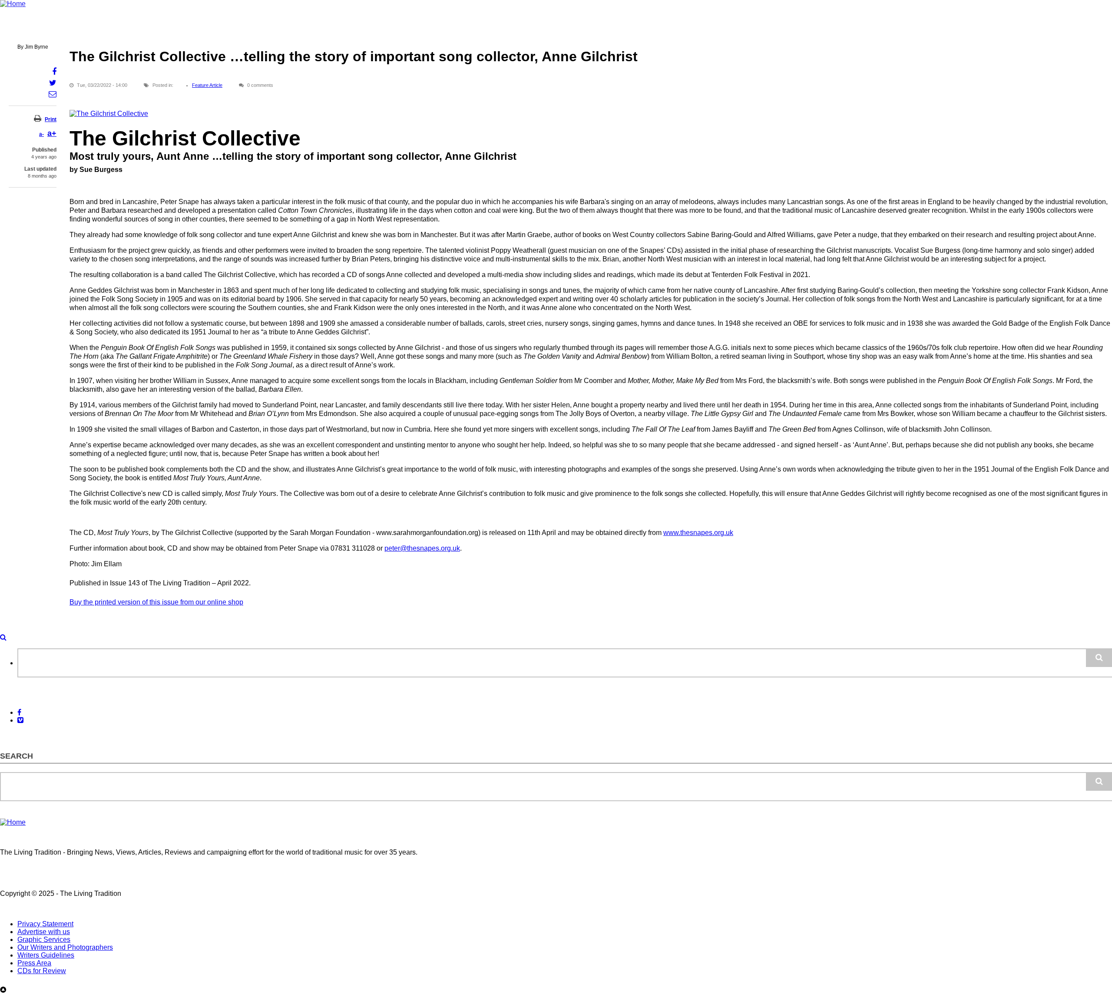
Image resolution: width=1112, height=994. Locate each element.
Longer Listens (149, 29)
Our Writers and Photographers (65, 947)
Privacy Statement (45, 924)
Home (16, 29)
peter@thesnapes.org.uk (422, 548)
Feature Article (207, 85)
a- (41, 134)
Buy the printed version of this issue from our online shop (156, 602)
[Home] (13, 3)
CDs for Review (41, 970)
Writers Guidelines (45, 955)
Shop (359, 29)
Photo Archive (93, 29)
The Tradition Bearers (305, 29)
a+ (51, 133)
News (49, 29)
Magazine (199, 29)
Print (50, 119)
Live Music (244, 29)
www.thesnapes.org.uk (698, 532)
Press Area (34, 963)
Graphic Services (43, 939)
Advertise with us (43, 931)
